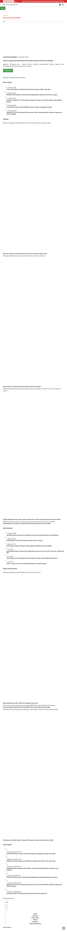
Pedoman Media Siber (35, 923)
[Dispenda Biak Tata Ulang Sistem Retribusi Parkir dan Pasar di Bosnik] (33, 320)
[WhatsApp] (7, 908)
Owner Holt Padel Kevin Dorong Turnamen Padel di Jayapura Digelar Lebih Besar (29, 89)
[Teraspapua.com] (11, 5)
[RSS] (7, 910)
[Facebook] (7, 900)
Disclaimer (35, 921)
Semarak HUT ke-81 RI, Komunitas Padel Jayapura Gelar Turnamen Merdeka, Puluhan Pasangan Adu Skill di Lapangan (34, 113)
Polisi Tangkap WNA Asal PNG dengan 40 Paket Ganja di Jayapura (25, 540)
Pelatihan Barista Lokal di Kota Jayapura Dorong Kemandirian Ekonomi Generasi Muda (27, 523)
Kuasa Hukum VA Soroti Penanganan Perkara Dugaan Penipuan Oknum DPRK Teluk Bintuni (32, 558)
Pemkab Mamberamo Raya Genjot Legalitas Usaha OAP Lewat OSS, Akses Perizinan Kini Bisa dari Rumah (31, 519)
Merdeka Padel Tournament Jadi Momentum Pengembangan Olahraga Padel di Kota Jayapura (32, 94)
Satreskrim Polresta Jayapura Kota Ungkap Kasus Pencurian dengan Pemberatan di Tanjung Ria (32, 535)
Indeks (35, 914)
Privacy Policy (35, 917)
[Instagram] (7, 906)
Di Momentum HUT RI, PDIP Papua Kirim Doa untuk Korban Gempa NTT (27, 893)
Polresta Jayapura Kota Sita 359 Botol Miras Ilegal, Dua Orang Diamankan (27, 563)
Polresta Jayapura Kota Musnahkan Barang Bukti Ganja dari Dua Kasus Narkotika (28, 60)
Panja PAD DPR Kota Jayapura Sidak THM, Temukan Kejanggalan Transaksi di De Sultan (31, 853)
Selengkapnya (8, 70)
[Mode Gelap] (60, 4)
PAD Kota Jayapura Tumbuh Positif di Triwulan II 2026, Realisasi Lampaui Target (25, 253)
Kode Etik (35, 916)
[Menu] (4, 4)
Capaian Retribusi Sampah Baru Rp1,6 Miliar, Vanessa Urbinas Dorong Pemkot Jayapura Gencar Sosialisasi (33, 869)
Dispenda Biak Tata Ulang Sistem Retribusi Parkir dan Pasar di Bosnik (22, 386)
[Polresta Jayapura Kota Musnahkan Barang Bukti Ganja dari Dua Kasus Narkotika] (32, 38)
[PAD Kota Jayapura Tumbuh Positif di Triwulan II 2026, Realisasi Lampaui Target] (33, 187)
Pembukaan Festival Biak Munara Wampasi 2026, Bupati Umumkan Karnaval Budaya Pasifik (28, 840)
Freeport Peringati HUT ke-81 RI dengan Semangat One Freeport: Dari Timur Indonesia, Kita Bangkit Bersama (34, 100)
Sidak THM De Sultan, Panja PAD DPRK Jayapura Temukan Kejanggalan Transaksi (29, 107)
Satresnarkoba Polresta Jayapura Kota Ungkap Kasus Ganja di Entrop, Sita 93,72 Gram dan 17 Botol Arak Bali (35, 552)
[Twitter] (7, 902)
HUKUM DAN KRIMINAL (10, 57)
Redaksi (35, 919)
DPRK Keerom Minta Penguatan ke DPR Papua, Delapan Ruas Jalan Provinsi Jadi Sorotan (31, 861)
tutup (2, 8)
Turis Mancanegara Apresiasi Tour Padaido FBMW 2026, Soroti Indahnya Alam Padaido (26, 707)
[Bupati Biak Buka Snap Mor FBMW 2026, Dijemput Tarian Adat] (33, 637)
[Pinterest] (7, 904)
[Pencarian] (63, 4)
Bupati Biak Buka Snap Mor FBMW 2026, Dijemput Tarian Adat (20, 703)
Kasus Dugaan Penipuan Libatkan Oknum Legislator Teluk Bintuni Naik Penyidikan (29, 546)
